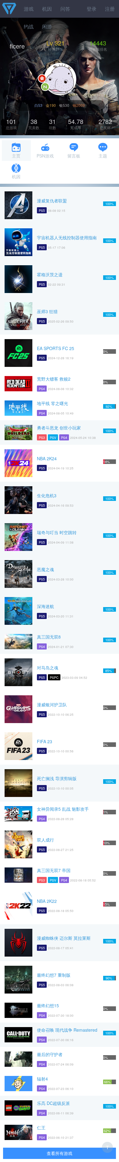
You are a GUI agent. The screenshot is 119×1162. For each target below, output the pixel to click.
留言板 (73, 156)
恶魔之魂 (45, 569)
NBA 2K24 (47, 458)
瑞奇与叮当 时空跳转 (57, 532)
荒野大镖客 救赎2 (53, 379)
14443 (97, 42)
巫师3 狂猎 (47, 311)
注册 (110, 8)
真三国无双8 (49, 637)
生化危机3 (46, 495)
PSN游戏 (45, 156)
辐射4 (42, 1079)
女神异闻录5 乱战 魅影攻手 (63, 809)
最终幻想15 (48, 1005)
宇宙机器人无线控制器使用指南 (67, 237)
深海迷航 (45, 606)
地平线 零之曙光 (52, 403)
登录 (91, 8)
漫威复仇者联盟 (52, 200)
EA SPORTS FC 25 (55, 348)
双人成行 (45, 840)
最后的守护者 (50, 1054)
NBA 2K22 (47, 901)
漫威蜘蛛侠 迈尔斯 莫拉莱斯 (64, 938)
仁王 (41, 1127)
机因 (47, 8)
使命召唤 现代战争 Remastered (67, 1030)
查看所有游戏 (59, 1153)
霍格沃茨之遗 (50, 274)
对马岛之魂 (47, 667)
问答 (65, 8)
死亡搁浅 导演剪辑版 (57, 778)
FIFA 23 (44, 741)
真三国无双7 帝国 (53, 870)
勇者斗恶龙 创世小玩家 (59, 428)
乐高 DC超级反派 (53, 1103)
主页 (16, 156)
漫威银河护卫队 (52, 704)
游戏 (29, 8)
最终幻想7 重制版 (53, 975)
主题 (103, 156)
